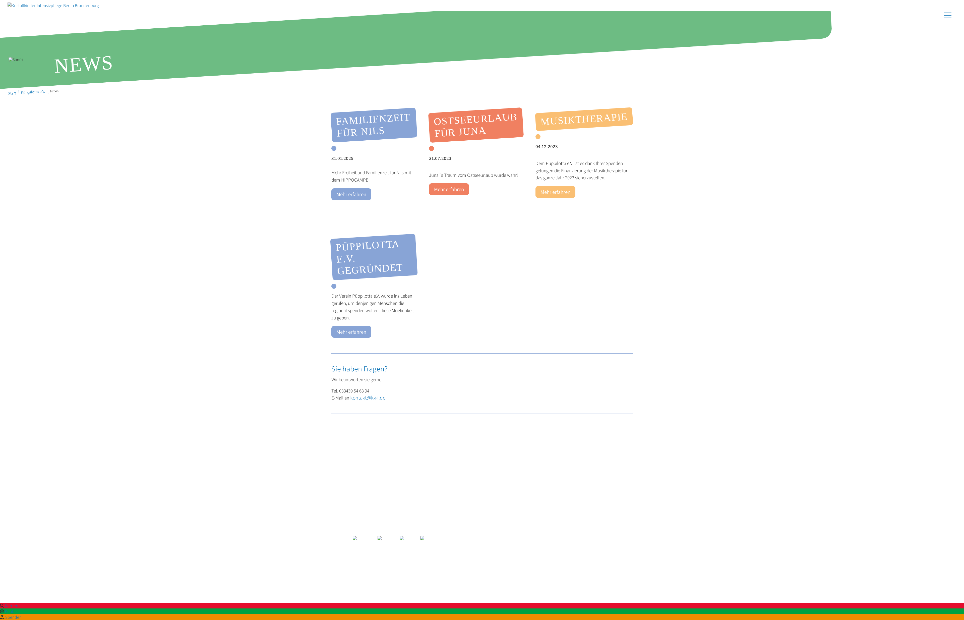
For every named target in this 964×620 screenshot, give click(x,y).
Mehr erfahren (351, 194)
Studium (465, 535)
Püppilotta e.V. (33, 92)
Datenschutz (573, 501)
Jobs (461, 518)
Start (12, 93)
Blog (461, 547)
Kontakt (464, 558)
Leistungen (467, 495)
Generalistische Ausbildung (481, 530)
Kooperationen (471, 501)
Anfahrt (568, 489)
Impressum (572, 495)
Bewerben (466, 553)
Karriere (464, 512)
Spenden (13, 617)
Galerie (463, 507)
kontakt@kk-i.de (367, 397)
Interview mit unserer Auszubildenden (491, 524)
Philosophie (467, 489)
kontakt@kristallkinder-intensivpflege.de (389, 524)
